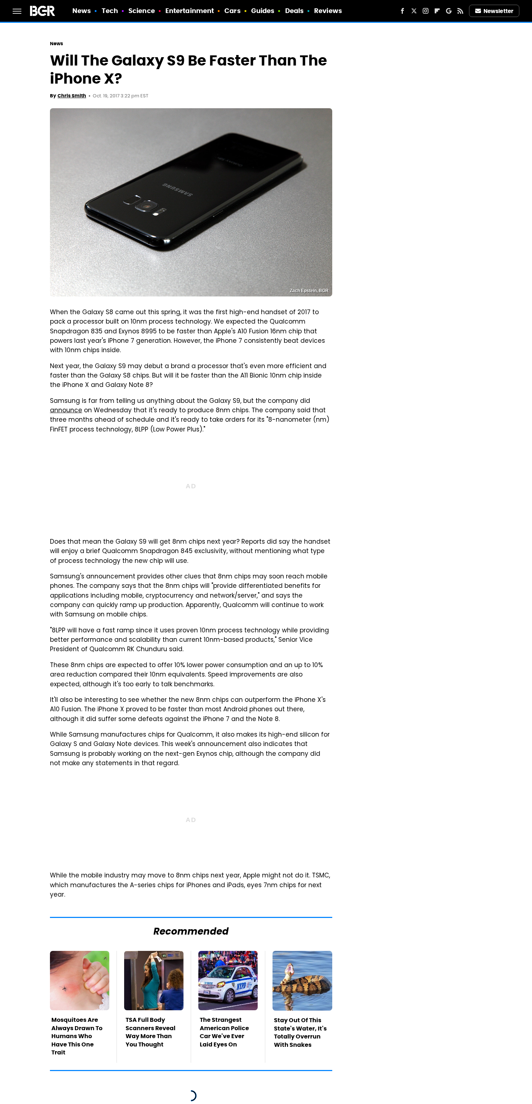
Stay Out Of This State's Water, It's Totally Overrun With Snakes (300, 1032)
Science (141, 11)
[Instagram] (425, 11)
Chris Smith (72, 96)
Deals (294, 11)
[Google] (449, 11)
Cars (232, 11)
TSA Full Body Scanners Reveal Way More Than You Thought (151, 1032)
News (81, 11)
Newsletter (498, 11)
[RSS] (460, 11)
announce (66, 411)
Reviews (328, 11)
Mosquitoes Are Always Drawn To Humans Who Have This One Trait (76, 1036)
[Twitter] (414, 11)
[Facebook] (402, 11)
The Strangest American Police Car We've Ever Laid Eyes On (224, 1032)
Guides (263, 11)
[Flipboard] (437, 11)
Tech (110, 11)
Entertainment (189, 11)
